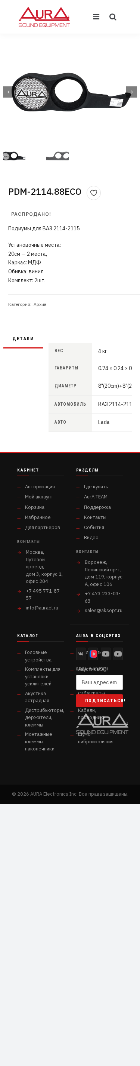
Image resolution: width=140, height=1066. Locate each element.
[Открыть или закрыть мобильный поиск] (113, 17)
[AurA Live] (118, 654)
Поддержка (97, 507)
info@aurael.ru (42, 608)
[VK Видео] (93, 654)
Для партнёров (42, 527)
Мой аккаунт (39, 497)
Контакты (95, 517)
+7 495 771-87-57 (44, 595)
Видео (91, 537)
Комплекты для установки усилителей (42, 676)
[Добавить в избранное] (94, 193)
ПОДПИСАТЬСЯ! (104, 700)
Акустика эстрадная (37, 697)
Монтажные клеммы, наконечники (40, 741)
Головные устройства (38, 656)
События (94, 527)
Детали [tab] (23, 338)
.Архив (39, 304)
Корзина (34, 507)
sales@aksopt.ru (103, 610)
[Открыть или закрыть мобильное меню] (96, 17)
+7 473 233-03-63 (103, 597)
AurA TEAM (96, 497)
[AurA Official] (105, 654)
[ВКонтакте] (80, 654)
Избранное (38, 517)
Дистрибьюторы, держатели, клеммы (44, 717)
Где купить (96, 486)
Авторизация (40, 486)
